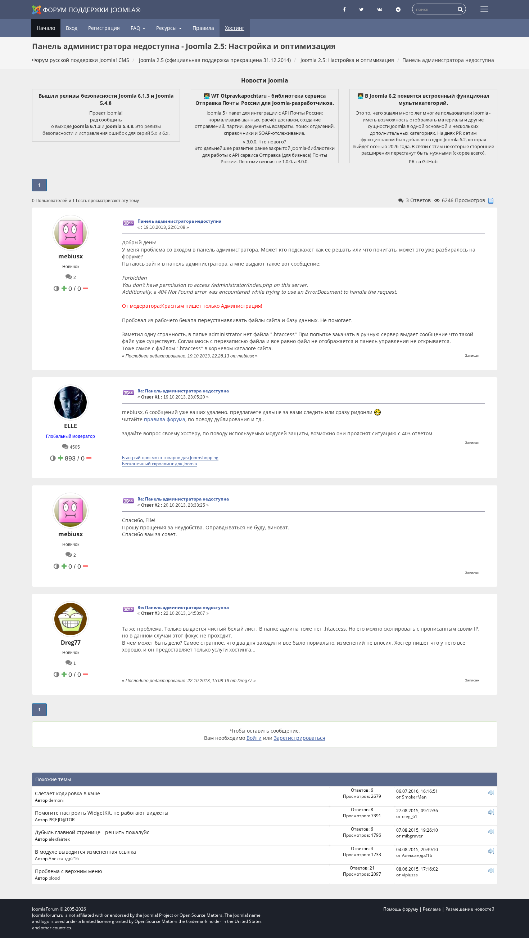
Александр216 (64, 858)
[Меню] (484, 9)
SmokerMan (414, 797)
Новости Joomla (264, 80)
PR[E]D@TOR (61, 819)
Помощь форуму (400, 909)
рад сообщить (106, 119)
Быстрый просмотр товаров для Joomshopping (170, 457)
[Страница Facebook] (344, 9)
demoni (56, 800)
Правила (203, 28)
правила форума (164, 419)
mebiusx (70, 256)
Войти (254, 737)
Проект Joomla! (105, 113)
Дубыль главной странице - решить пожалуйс (92, 832)
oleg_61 (409, 816)
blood (54, 878)
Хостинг (234, 28)
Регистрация (104, 28)
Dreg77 (71, 642)
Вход (71, 28)
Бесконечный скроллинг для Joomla (159, 463)
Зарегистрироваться (299, 737)
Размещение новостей (470, 909)
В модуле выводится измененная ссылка (85, 851)
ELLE (70, 426)
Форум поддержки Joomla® (92, 9)
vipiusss (410, 874)
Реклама (432, 909)
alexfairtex (59, 839)
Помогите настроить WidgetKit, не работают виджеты (101, 812)
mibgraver (412, 836)
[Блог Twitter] (361, 9)
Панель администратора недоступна (179, 221)
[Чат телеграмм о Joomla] (398, 9)
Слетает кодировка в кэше (67, 793)
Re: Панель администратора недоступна (183, 391)
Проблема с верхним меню (68, 871)
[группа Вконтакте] (379, 9)
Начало (46, 28)
